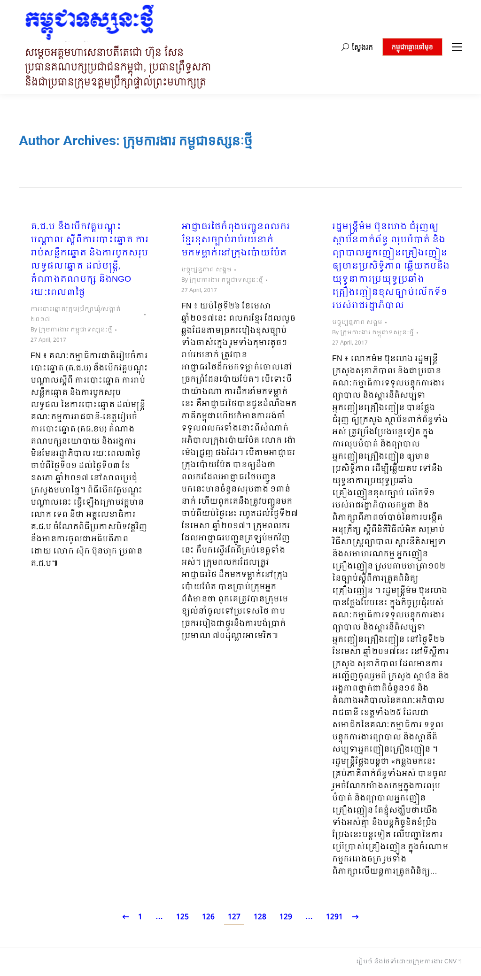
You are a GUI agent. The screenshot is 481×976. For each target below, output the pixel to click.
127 (234, 917)
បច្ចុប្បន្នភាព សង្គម (206, 270)
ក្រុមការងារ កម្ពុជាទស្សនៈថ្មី (188, 140)
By (71, 330)
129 (285, 917)
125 (182, 917)
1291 (334, 917)
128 (260, 917)
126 (208, 917)
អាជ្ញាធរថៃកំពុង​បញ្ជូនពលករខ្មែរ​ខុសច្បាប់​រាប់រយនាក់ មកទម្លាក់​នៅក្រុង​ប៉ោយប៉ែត (235, 240)
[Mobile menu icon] (457, 47)
